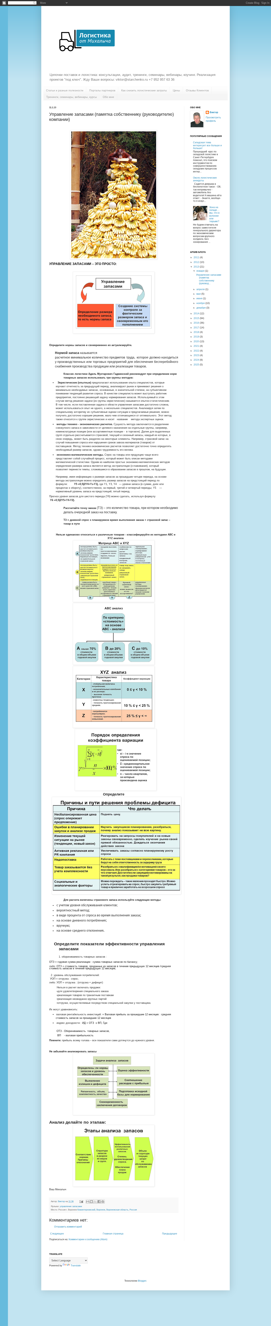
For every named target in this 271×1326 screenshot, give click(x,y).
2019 (197, 336)
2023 (197, 355)
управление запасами (71, 1206)
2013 (197, 266)
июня (199, 298)
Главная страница (113, 1233)
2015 (197, 318)
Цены (176, 90)
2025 (197, 364)
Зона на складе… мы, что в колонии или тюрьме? (214, 214)
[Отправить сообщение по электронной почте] (81, 1201)
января (200, 271)
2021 (197, 346)
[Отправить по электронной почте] (88, 1202)
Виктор (214, 112)
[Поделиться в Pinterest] (103, 1202)
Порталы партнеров (102, 90)
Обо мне (108, 96)
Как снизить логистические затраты (144, 90)
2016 (197, 322)
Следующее (57, 1233)
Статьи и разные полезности (64, 90)
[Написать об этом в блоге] (91, 1202)
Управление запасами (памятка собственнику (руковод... (208, 279)
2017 (197, 327)
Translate (76, 1265)
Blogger (142, 1280)
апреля (200, 289)
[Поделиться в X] (95, 1202)
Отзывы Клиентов (197, 90)
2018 (197, 332)
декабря (201, 307)
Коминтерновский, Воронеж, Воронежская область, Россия (107, 1209)
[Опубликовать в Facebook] (99, 1202)
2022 (197, 350)
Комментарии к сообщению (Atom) (88, 1239)
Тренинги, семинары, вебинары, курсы (71, 96)
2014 (197, 313)
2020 (197, 341)
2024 (197, 360)
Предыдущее (169, 1233)
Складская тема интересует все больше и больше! (207, 145)
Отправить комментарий (68, 1226)
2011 (197, 257)
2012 (197, 262)
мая (198, 294)
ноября (200, 303)
